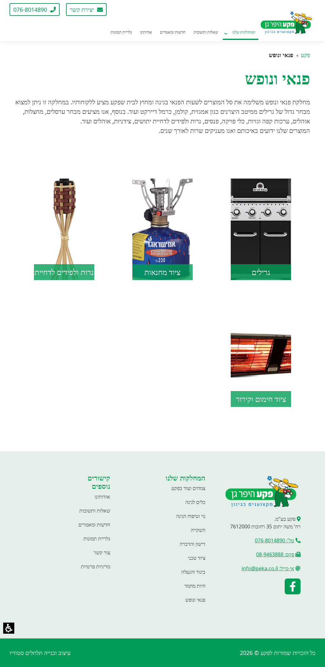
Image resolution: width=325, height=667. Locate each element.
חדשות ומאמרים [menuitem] (173, 32)
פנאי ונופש (195, 599)
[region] (162, 55)
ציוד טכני (196, 557)
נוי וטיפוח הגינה (190, 516)
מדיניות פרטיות (95, 566)
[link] (121, 9)
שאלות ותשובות (94, 510)
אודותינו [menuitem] (146, 32)
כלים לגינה (195, 502)
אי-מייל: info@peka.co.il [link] (268, 568)
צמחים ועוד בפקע (188, 488)
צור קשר (102, 552)
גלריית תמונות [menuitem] (121, 32)
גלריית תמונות (96, 538)
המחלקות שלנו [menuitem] (243, 32)
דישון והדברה (192, 543)
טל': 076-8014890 (274, 540)
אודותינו (102, 496)
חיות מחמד (194, 585)
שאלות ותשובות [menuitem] (206, 32)
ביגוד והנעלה (193, 571)
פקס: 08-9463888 (275, 554)
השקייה (198, 529)
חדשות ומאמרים (94, 524)
